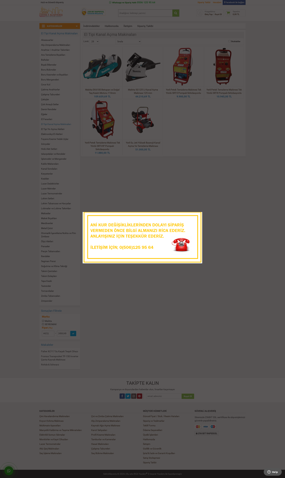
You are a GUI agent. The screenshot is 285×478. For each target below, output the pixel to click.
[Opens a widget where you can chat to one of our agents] (273, 472)
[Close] (196, 215)
